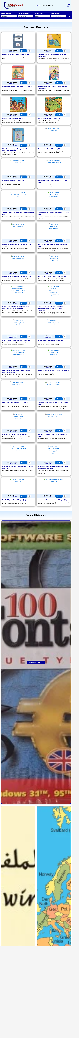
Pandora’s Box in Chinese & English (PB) (14, 434)
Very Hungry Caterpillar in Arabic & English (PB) (52, 500)
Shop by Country (39, 13)
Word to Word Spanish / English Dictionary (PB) (16, 244)
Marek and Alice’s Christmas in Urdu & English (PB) (17, 86)
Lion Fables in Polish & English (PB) (13, 180)
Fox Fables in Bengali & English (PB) (49, 118)
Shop (42, 5)
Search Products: (55, 13)
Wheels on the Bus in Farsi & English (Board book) (53, 370)
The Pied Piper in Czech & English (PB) (14, 500)
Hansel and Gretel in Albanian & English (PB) (15, 402)
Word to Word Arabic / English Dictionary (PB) (52, 276)
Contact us (49, 5)
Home (38, 5)
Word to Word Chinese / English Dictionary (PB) (16, 276)
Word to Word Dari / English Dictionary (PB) (15, 54)
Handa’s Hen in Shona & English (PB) (13, 118)
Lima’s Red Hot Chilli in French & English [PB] (16, 340)
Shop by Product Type (23, 13)
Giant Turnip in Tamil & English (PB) (49, 149)
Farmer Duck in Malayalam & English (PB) (50, 340)
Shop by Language (5, 13)
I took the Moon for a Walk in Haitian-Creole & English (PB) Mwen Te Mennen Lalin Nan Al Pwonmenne (51, 308)
